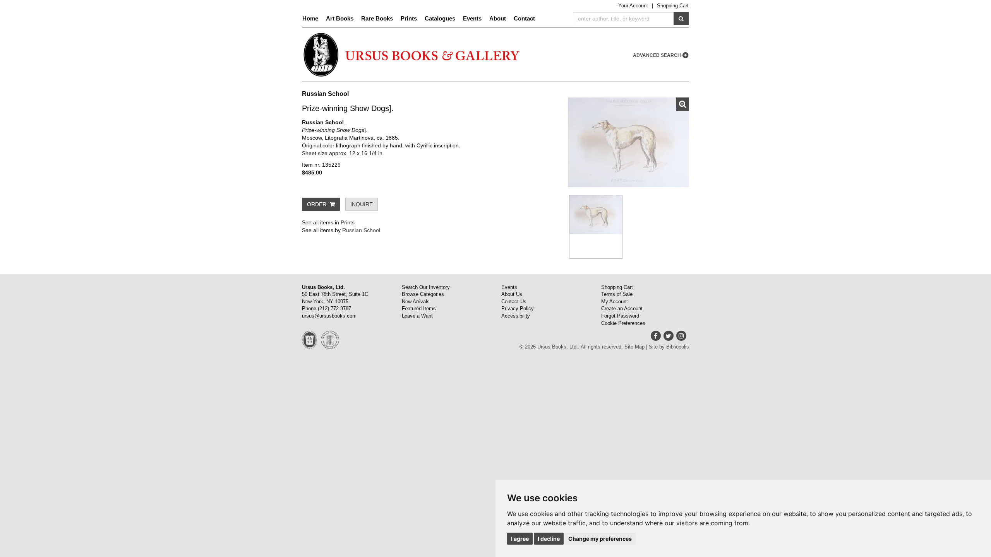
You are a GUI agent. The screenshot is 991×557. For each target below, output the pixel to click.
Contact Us (513, 301)
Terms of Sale (617, 294)
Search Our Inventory (426, 287)
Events (472, 18)
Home (310, 18)
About (497, 18)
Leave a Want (417, 316)
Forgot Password (620, 316)
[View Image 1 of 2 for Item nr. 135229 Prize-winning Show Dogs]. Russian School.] (628, 142)
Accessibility (515, 316)
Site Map (634, 347)
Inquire (361, 204)
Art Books (339, 18)
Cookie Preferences (623, 323)
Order (317, 204)
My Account (614, 301)
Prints (409, 18)
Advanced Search (657, 55)
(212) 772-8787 (334, 308)
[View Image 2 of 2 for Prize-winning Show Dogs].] (595, 227)
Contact (524, 18)
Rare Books (377, 18)
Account (633, 6)
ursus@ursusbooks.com (329, 316)
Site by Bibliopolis (669, 347)
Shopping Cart (673, 6)
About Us (511, 294)
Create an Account (622, 308)
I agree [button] (520, 538)
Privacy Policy (517, 308)
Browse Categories (423, 294)
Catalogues (440, 18)
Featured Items (419, 308)
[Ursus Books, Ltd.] (412, 55)
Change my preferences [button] (600, 538)
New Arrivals (416, 301)
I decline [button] (549, 538)
